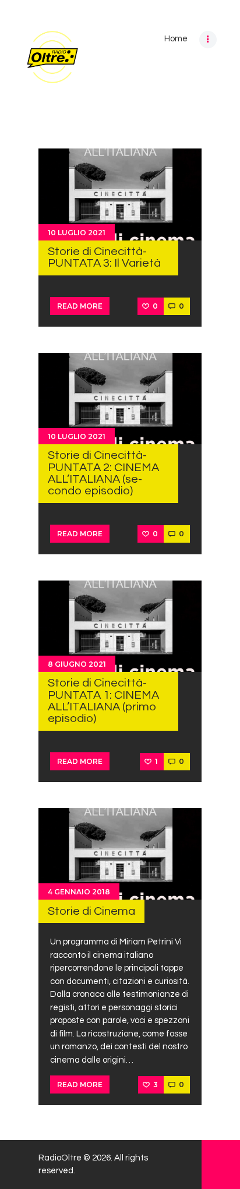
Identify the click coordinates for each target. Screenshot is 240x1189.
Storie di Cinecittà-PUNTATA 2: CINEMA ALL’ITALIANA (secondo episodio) (103, 473)
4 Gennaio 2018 (79, 891)
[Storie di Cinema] (120, 854)
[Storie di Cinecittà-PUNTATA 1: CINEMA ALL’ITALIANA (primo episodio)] (120, 626)
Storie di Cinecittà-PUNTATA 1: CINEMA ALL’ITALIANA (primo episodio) (103, 700)
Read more (80, 306)
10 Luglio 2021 (76, 232)
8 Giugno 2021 (77, 664)
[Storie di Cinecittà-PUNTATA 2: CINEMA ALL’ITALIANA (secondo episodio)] (120, 398)
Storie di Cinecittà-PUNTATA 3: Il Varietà (104, 257)
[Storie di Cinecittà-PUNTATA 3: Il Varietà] (120, 194)
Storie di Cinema (91, 911)
